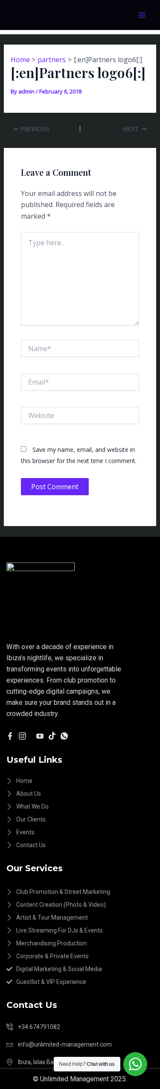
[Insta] (22, 735)
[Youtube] (40, 735)
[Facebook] (10, 735)
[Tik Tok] (52, 735)
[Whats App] (64, 735)
